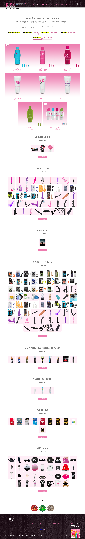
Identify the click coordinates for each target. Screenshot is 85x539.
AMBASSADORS (60, 4)
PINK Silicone (42, 69)
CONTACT (68, 4)
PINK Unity (42, 98)
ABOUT (64, 523)
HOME (32, 4)
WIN (47, 4)
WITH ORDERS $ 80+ (69, 33)
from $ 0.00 (17, 70)
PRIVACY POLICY (69, 535)
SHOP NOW (42, 156)
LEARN (51, 4)
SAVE (42, 4)
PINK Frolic (17, 98)
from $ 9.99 (30, 129)
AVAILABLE (30, 33)
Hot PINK (67, 69)
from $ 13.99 (17, 100)
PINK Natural (30, 128)
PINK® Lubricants (15, 8)
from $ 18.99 (42, 70)
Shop (10, 8)
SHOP (37, 4)
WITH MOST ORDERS (42, 38)
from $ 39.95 (55, 129)
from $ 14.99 (67, 70)
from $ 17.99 (42, 100)
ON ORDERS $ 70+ (49, 33)
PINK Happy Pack (55, 128)
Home (7, 8)
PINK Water (17, 69)
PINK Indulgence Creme (67, 98)
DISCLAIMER (62, 535)
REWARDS (39, 523)
